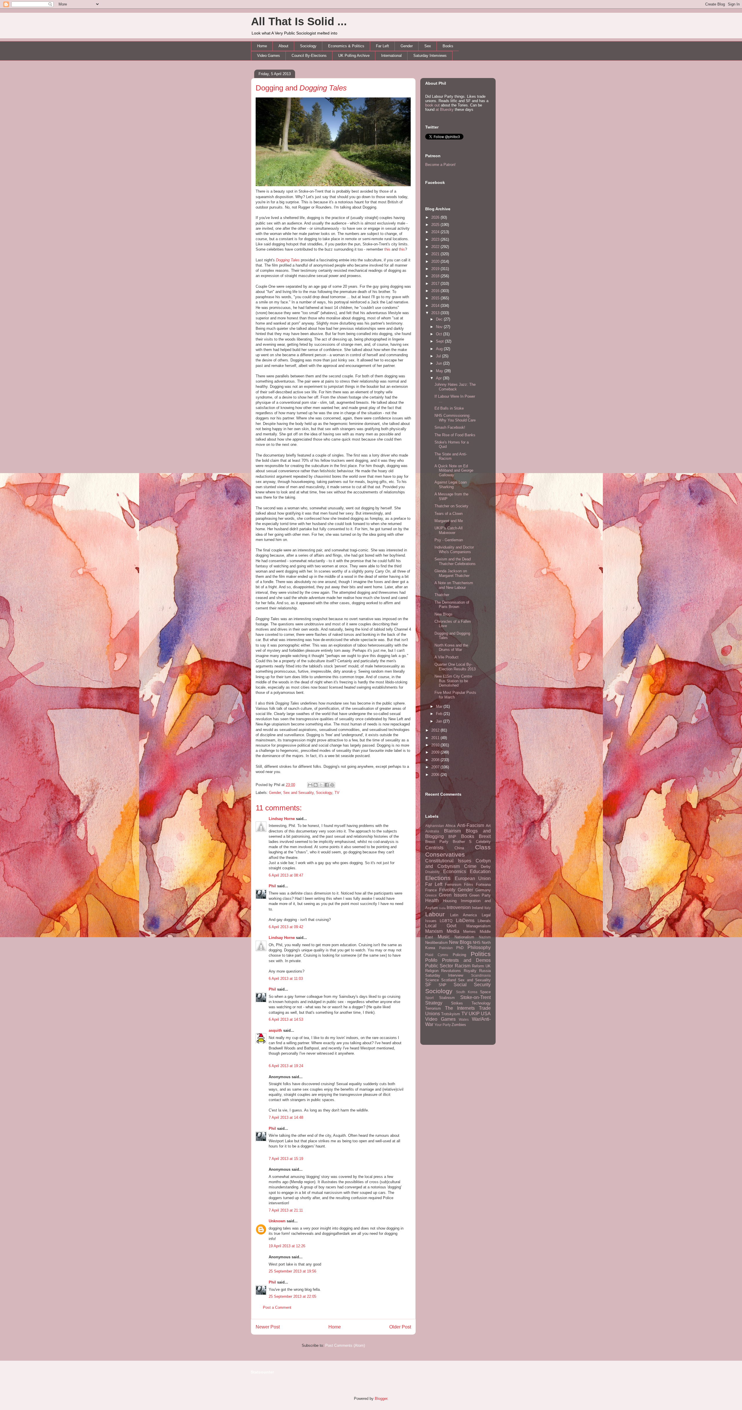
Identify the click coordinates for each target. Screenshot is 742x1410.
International (391, 55)
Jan (439, 721)
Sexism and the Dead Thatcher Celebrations (455, 561)
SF (428, 984)
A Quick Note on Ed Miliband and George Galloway (453, 470)
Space (485, 992)
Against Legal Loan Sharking (450, 484)
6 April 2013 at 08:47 (286, 875)
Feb (439, 714)
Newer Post (268, 1326)
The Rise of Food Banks (454, 435)
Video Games (268, 55)
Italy (487, 908)
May (440, 371)
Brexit (485, 836)
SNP (442, 985)
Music (444, 936)
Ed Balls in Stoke (449, 408)
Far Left (382, 46)
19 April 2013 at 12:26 (287, 1246)
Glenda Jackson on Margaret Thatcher (452, 573)
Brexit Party (436, 841)
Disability (432, 872)
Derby (486, 866)
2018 (436, 276)
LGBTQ (446, 921)
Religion (432, 971)
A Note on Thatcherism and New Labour (453, 585)
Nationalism (464, 937)
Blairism (452, 830)
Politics (481, 954)
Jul (439, 356)
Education (480, 871)
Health (432, 900)
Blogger (381, 1398)
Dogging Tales (288, 260)
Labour (435, 914)
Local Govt (440, 925)
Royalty (470, 971)
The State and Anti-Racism (450, 456)
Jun (439, 363)
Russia (485, 971)
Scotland (448, 980)
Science (432, 980)
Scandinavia (481, 975)
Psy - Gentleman (448, 540)
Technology (481, 1003)
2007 (436, 767)
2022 (436, 247)
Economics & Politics (346, 46)
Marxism (434, 931)
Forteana (483, 884)
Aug (440, 349)
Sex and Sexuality (298, 792)
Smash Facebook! (449, 427)
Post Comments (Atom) (345, 1345)
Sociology (308, 46)
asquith (275, 1030)
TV (336, 792)
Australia (432, 831)
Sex (427, 46)
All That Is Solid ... (299, 21)
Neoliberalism (436, 942)
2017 (436, 283)
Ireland (477, 908)
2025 (436, 224)
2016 (436, 291)
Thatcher (441, 595)
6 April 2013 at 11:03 (286, 978)
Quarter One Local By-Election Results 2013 (455, 666)
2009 (436, 752)
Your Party (442, 1025)
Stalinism (447, 997)
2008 (436, 760)
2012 (436, 730)
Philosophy (479, 947)
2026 (436, 217)
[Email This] (310, 785)
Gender (407, 46)
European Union (473, 878)
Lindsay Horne (282, 819)
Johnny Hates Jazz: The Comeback (455, 386)
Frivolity (447, 889)
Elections (438, 878)
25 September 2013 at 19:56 (292, 1271)
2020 (436, 261)
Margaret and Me (448, 521)
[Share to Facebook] (327, 785)
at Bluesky (445, 109)
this (387, 249)
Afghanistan (434, 826)
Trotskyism (450, 1014)
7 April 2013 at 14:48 (286, 1117)
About (283, 46)
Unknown (277, 1221)
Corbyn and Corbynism (458, 863)
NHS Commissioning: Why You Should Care (455, 417)
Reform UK (481, 966)
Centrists (434, 847)
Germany (483, 890)
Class (483, 847)
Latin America (463, 915)
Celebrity (483, 841)
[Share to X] (321, 785)
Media (453, 931)
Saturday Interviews (430, 55)
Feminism (453, 884)
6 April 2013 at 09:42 (286, 927)
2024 (436, 232)
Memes (469, 931)
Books (448, 46)
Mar (439, 706)
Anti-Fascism (470, 825)
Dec (440, 319)
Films (468, 884)
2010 (436, 745)
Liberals (484, 921)
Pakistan (446, 948)
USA (486, 1013)
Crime (470, 866)
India (442, 908)
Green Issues (453, 895)
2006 (436, 774)
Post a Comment (277, 1307)
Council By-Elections (309, 55)
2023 (436, 239)
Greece (431, 895)
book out (432, 105)
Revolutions (451, 971)
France (431, 890)
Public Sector (439, 965)
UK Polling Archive (354, 55)
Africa (450, 825)
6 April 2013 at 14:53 (286, 1019)
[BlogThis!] (316, 785)
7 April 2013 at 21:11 (286, 1210)
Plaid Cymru (436, 955)
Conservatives (445, 854)
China (459, 848)
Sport (429, 998)
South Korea (466, 992)
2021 (436, 254)
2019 (436, 269)
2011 (436, 738)
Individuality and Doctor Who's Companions (454, 549)
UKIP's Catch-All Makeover (448, 530)
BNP (452, 837)
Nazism (485, 937)
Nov (440, 327)
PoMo (431, 960)
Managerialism (478, 926)
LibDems (465, 920)
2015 (436, 298)
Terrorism (433, 1008)
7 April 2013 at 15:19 (286, 1158)
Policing (459, 955)
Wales (464, 1019)
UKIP (474, 1013)
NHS (477, 942)
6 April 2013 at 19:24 (286, 1066)
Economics (454, 871)
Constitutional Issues (448, 860)
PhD (459, 948)
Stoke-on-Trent (475, 997)
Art (488, 825)
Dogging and (301, 88)
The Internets (460, 1008)
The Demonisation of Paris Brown (451, 604)
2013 (436, 313)
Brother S (462, 841)
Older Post (400, 1326)
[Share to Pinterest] (332, 785)
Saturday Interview (444, 975)
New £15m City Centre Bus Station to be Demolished (453, 680)
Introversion (459, 907)
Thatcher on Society (451, 506)
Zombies (459, 1024)
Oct (439, 334)
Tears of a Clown (448, 513)
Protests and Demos (466, 960)
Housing (450, 901)
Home (262, 46)
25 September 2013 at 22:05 (292, 1296)
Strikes (457, 1003)
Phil (272, 886)
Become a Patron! (440, 164)
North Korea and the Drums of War (451, 647)
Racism (462, 965)
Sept (440, 341)
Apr (439, 378)
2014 (436, 305)
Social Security (472, 984)
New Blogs (443, 614)
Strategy (433, 1002)
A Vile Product (446, 657)
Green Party (480, 895)
